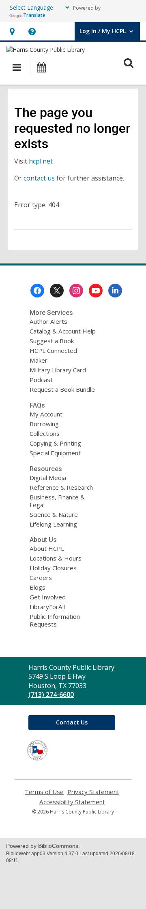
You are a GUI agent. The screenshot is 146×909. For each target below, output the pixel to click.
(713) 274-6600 (51, 694)
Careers (41, 577)
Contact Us (72, 722)
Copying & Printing (55, 443)
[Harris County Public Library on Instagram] (76, 290)
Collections (45, 433)
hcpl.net (41, 161)
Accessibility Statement (72, 802)
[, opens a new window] (37, 758)
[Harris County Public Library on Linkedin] (115, 290)
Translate (34, 15)
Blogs (37, 587)
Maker (38, 360)
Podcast (41, 380)
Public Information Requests (55, 620)
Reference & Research (61, 487)
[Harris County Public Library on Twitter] (57, 290)
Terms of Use (44, 792)
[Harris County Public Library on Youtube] (96, 290)
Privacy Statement (93, 792)
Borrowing (44, 424)
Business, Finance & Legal (57, 501)
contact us (39, 178)
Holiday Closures (53, 568)
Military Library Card (58, 370)
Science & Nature (54, 514)
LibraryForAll (47, 607)
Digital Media (48, 478)
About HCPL (47, 548)
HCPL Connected (53, 350)
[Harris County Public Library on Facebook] (37, 290)
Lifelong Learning (53, 524)
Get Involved (48, 597)
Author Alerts (48, 321)
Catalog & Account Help (63, 331)
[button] (12, 31)
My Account (46, 414)
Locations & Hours (56, 558)
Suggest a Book (52, 341)
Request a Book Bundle (62, 389)
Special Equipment (55, 453)
